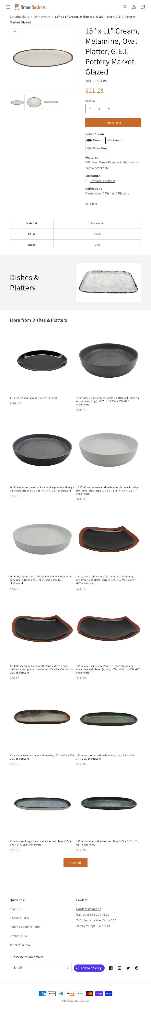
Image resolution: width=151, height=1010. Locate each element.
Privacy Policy (18, 936)
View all (75, 862)
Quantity (90, 100)
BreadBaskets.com (79, 1001)
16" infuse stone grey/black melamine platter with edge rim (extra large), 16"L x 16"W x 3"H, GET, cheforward (42, 489)
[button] (8, 7)
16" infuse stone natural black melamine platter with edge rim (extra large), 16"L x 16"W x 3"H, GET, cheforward (40, 580)
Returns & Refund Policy (25, 926)
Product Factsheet (102, 181)
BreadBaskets (19, 17)
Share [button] (93, 203)
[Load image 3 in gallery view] (51, 102)
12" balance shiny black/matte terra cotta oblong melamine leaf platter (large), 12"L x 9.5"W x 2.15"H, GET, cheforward (106, 580)
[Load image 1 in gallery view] (17, 102)
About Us (16, 909)
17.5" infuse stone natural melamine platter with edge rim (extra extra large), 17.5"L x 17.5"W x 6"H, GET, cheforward (107, 491)
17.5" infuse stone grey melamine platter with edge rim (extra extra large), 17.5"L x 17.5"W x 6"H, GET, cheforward (108, 401)
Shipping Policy (19, 918)
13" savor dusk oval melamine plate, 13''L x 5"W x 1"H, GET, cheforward (107, 843)
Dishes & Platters (117, 193)
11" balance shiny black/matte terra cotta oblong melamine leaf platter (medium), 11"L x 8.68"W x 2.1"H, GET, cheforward (41, 669)
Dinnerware (42, 17)
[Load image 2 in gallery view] (34, 102)
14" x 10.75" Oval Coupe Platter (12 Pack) (33, 398)
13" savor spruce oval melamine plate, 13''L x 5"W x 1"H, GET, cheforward (106, 757)
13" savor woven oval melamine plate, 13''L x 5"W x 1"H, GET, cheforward (42, 757)
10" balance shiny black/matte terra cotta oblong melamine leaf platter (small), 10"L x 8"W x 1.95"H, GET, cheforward (108, 669)
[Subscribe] (67, 967)
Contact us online (88, 909)
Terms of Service (20, 944)
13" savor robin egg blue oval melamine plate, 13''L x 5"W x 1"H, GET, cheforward (40, 843)
